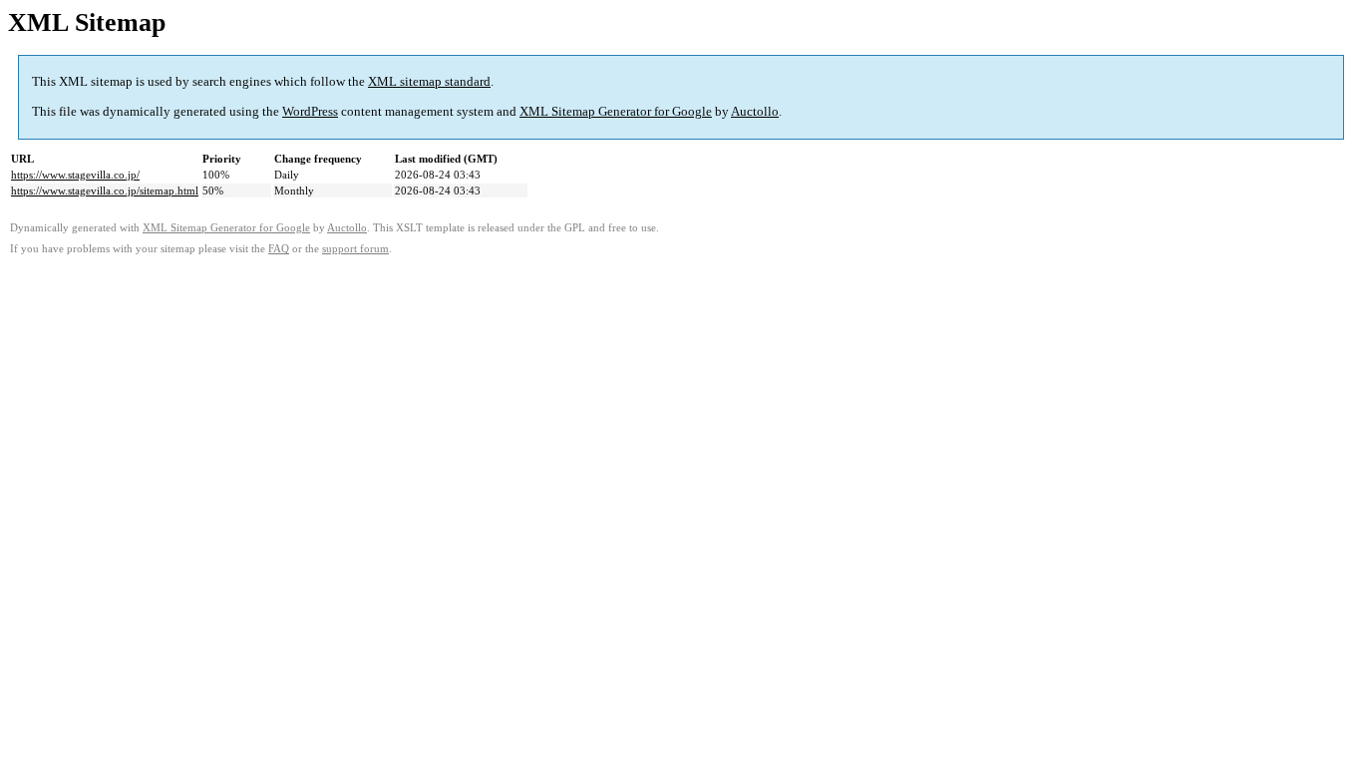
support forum (355, 248)
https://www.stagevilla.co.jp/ (75, 175)
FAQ (278, 248)
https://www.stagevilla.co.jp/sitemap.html (104, 190)
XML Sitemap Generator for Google (615, 111)
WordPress (310, 111)
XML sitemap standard (429, 81)
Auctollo (755, 111)
